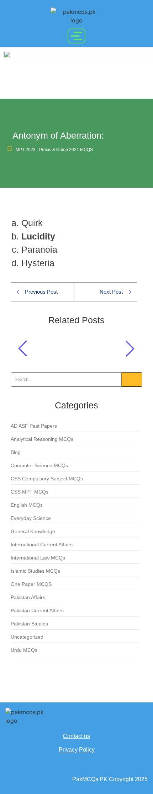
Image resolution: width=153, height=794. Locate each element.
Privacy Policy (77, 750)
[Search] (132, 379)
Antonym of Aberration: (54, 346)
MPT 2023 (26, 149)
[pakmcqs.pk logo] (76, 16)
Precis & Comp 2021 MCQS (66, 149)
